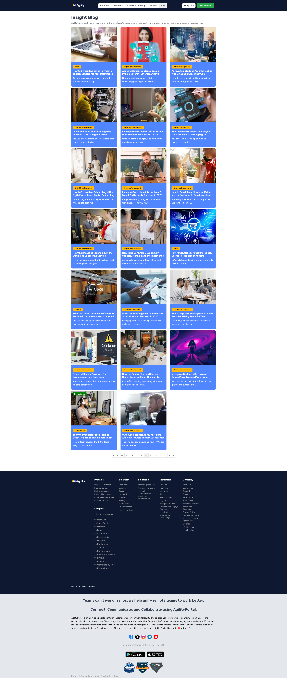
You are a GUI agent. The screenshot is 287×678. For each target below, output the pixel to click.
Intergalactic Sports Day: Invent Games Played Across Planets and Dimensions (190, 377)
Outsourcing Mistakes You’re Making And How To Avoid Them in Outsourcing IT (143, 437)
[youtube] (156, 637)
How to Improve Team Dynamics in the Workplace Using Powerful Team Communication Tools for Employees (192, 316)
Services (122, 488)
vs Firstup (99, 558)
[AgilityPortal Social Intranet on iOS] (155, 654)
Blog (163, 5)
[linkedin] (149, 637)
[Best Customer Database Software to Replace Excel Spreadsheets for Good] (94, 287)
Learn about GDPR (191, 515)
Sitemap (186, 524)
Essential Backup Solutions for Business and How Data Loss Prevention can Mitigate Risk (89, 377)
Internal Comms (101, 488)
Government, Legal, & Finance (169, 508)
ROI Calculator (125, 507)
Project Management (103, 494)
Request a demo (126, 510)
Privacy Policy (189, 512)
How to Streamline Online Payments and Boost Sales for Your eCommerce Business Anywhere (93, 74)
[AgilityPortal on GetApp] (156, 667)
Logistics (164, 500)
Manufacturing (166, 497)
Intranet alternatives (104, 514)
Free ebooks (188, 500)
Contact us (188, 488)
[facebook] (131, 637)
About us (187, 485)
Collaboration (80, 431)
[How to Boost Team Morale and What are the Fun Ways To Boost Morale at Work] (193, 165)
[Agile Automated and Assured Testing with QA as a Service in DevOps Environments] (193, 44)
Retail (162, 494)
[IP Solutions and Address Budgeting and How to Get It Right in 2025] (94, 105)
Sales (77, 67)
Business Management (182, 67)
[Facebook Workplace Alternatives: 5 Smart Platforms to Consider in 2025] (143, 165)
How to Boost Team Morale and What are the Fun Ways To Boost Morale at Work (191, 195)
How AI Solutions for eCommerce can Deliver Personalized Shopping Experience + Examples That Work (192, 256)
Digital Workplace (101, 491)
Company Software (131, 645)
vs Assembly (100, 561)
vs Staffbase (100, 533)
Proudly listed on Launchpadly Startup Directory (94, 676)
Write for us (188, 497)
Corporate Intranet (102, 485)
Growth (78, 309)
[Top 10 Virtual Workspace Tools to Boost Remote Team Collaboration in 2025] (94, 408)
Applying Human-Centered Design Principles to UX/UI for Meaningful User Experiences (140, 74)
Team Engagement (146, 485)
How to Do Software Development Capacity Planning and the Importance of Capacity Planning (143, 256)
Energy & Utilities (167, 503)
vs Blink (98, 530)
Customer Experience (132, 309)
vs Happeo (99, 540)
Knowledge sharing (146, 488)
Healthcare (164, 488)
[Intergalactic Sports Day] (193, 347)
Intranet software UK (154, 645)
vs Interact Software (104, 554)
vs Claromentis (101, 537)
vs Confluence (101, 544)
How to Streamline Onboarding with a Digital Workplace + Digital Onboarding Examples (93, 195)
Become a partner (191, 503)
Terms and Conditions (187, 508)
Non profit (164, 491)
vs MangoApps (101, 568)
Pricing (141, 5)
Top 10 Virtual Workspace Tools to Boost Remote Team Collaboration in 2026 (92, 437)
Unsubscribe (188, 530)
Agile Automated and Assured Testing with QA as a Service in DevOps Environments (192, 74)
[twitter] (137, 637)
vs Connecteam (102, 551)
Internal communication (145, 492)
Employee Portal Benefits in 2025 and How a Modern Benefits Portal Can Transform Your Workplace (142, 134)
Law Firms (164, 485)
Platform (117, 5)
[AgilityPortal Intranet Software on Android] (135, 654)
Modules (122, 497)
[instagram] (143, 637)
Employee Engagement (132, 127)
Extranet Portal (101, 500)
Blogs (185, 494)
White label (124, 503)
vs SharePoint (101, 523)
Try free (190, 5)
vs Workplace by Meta (104, 565)
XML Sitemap (188, 527)
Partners (153, 5)
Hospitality (165, 512)
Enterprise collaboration (144, 497)
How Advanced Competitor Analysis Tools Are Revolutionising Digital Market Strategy (191, 134)
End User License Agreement (190, 519)
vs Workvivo (100, 520)
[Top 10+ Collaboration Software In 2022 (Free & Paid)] (129, 667)
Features (123, 485)
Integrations (124, 494)
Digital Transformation (132, 67)
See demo (206, 5)
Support (186, 491)
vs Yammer (99, 527)
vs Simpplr (99, 547)
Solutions (129, 5)
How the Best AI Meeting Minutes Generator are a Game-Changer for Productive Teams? (141, 377)
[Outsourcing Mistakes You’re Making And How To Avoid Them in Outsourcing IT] (143, 408)
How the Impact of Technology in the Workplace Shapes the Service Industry (93, 256)
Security (122, 491)
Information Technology (165, 516)
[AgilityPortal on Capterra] (142, 667)
